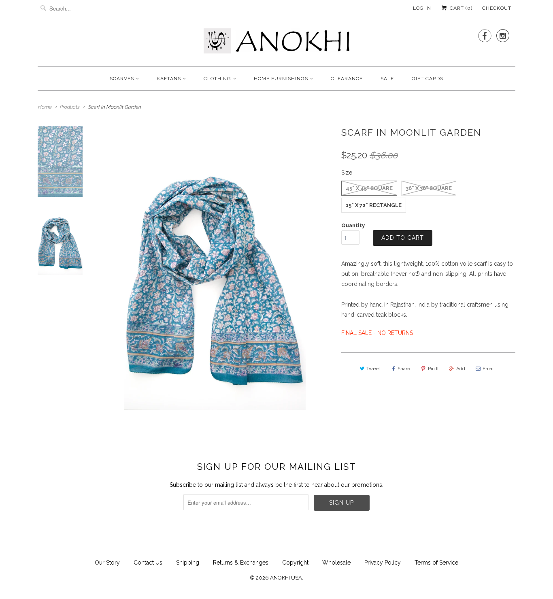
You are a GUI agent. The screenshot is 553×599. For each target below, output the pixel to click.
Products (69, 107)
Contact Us (148, 562)
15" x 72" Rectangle (374, 205)
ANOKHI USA (286, 578)
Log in (422, 8)
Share (404, 368)
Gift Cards (427, 78)
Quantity (353, 225)
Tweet (373, 368)
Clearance (347, 78)
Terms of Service (436, 562)
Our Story (107, 562)
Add (460, 368)
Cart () (460, 8)
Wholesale (336, 562)
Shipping (187, 562)
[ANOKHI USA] (276, 43)
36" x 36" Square (429, 188)
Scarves (122, 78)
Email (489, 368)
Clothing (217, 78)
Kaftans (169, 78)
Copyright (295, 562)
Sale (387, 78)
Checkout (496, 8)
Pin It (433, 368)
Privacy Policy (382, 562)
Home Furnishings (281, 78)
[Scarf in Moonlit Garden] (215, 268)
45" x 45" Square (369, 188)
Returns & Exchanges (240, 562)
